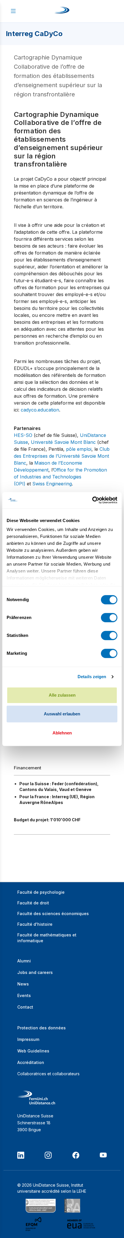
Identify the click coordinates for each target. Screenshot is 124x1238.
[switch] (109, 617)
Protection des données (41, 1027)
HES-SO (23, 435)
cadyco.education (40, 410)
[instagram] (48, 1155)
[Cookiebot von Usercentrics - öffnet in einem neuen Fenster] (92, 500)
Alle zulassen (62, 695)
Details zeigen (92, 676)
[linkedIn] (20, 1155)
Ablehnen (62, 732)
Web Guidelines (33, 1050)
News (23, 983)
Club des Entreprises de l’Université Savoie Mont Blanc (62, 456)
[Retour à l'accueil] (61, 11)
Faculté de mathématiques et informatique (46, 937)
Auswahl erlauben (62, 713)
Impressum (28, 1039)
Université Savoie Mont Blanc (63, 442)
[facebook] (75, 1155)
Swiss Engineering (52, 484)
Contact (25, 1007)
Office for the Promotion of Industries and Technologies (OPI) (60, 477)
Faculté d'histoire (34, 924)
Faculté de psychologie (41, 892)
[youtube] (103, 1155)
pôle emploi (78, 449)
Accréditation (30, 1062)
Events (24, 995)
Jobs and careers (35, 972)
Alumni (24, 960)
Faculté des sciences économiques (53, 913)
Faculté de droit (33, 902)
